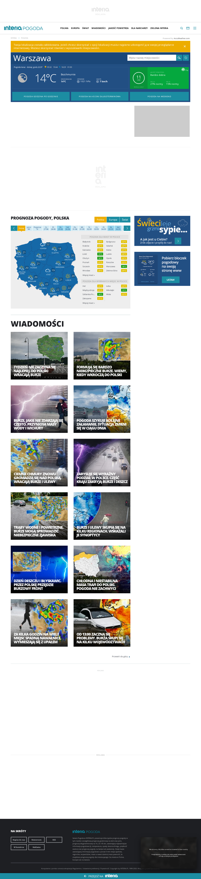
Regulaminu (77, 868)
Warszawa (110, 266)
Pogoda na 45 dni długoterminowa (100, 96)
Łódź (85, 254)
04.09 (103, 228)
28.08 (53, 228)
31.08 (75, 228)
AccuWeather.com (182, 38)
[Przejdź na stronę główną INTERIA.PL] (13, 28)
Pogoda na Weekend (159, 96)
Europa (75, 28)
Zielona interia (159, 28)
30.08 (67, 228)
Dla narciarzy (139, 28)
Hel (84, 286)
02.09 (89, 228)
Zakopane (87, 298)
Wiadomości (99, 28)
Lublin (109, 254)
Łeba (108, 286)
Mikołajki (110, 290)
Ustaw (169, 279)
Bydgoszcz (110, 242)
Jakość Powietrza (118, 28)
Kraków (86, 246)
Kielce (108, 250)
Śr (37, 228)
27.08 (46, 228)
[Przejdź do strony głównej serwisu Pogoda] (33, 28)
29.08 (60, 228)
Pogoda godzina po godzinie (41, 96)
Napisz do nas (19, 840)
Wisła (108, 294)
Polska (64, 28)
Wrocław (86, 271)
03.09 (96, 228)
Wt (29, 228)
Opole (109, 258)
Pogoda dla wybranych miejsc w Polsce (105, 281)
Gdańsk (109, 246)
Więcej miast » (89, 275)
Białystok (86, 242)
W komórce (19, 847)
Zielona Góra (111, 271)
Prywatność (104, 868)
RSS (54, 840)
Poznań (86, 262)
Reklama (36, 847)
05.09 (111, 228)
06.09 (118, 228)
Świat (85, 28)
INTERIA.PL (124, 868)
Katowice (86, 250)
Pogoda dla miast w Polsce (105, 236)
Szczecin (86, 266)
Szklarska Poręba (89, 294)
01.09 (82, 228)
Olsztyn (86, 258)
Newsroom (36, 840)
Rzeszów (110, 262)
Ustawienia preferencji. (91, 868)
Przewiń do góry (120, 656)
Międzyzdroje (88, 290)
